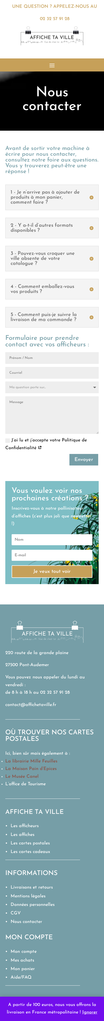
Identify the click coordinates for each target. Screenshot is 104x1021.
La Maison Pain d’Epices (31, 769)
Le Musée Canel (22, 776)
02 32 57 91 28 (54, 19)
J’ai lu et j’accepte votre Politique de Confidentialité (46, 444)
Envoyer (83, 459)
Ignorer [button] (89, 1012)
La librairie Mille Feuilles (31, 761)
